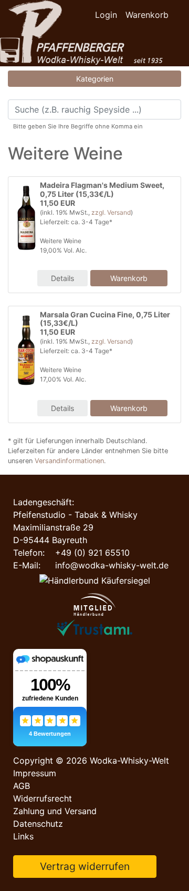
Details (62, 278)
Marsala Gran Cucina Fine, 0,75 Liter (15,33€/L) (105, 319)
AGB (21, 785)
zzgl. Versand (111, 212)
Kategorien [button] (94, 78)
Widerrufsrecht (42, 798)
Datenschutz (38, 823)
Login (106, 14)
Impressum (34, 773)
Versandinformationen (69, 461)
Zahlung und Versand (55, 811)
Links (23, 836)
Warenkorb (147, 14)
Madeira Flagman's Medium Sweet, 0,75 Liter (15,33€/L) (102, 189)
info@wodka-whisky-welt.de (112, 565)
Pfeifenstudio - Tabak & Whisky (75, 514)
